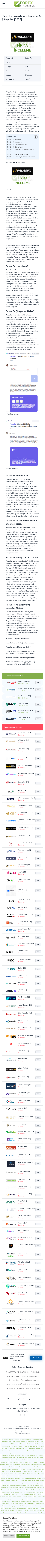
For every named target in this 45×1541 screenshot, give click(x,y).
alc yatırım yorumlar (27, 1471)
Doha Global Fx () (25, 812)
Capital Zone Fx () (25, 914)
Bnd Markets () (24, 1139)
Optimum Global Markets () (26, 820)
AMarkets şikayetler (26, 1501)
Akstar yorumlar (23, 1462)
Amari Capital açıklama (27, 1494)
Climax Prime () (24, 1187)
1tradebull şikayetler (25, 1439)
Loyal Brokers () (25, 805)
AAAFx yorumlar (5, 1446)
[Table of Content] (36, 136)
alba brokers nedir (30, 1467)
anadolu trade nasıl (22, 1508)
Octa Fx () (22, 757)
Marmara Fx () (24, 1155)
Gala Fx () (22, 1293)
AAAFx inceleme (13, 1444)
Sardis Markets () (25, 1216)
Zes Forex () (23, 1077)
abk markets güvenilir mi (17, 1446)
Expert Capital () (25, 843)
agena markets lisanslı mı (8, 1457)
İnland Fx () (23, 1068)
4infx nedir (31, 1441)
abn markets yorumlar (38, 1451)
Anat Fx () (22, 1201)
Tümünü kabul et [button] (23, 1536)
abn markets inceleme (34, 1448)
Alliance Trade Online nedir (29, 1478)
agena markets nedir (33, 1457)
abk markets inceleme (31, 1446)
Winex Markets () (25, 710)
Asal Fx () (22, 1269)
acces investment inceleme (25, 1453)
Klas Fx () (22, 907)
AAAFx (37, 1441)
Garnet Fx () (23, 749)
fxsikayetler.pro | (22, 1429)
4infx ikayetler (16, 1441)
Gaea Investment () (26, 1131)
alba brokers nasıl (19, 1467)
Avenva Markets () (25, 1312)
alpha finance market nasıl (28, 1483)
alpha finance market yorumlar (18, 1485)
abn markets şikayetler (26, 1451)
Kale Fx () (22, 890)
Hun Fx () (22, 1147)
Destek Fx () (23, 1051)
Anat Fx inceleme (28, 1510)
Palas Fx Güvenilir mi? (16, 147)
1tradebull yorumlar (37, 1439)
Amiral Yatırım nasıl (29, 1503)
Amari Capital (16, 1494)
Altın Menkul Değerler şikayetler (34, 1490)
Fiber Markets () (25, 850)
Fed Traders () (24, 997)
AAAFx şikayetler (39, 1444)
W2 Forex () (23, 936)
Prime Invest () (24, 1262)
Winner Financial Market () (26, 1302)
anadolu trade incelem (10, 1508)
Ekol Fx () (22, 990)
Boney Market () (25, 1194)
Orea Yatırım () (24, 1327)
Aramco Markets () (26, 1285)
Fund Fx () (22, 857)
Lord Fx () (22, 1108)
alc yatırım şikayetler (15, 1471)
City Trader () (24, 1100)
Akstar (12, 1460)
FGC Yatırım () (24, 900)
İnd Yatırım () (23, 1230)
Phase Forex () (24, 681)
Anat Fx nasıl (4, 1513)
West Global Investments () (26, 773)
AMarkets (30, 1499)
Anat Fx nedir (12, 1513)
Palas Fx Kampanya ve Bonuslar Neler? (22, 157)
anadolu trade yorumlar (16, 1510)
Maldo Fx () (23, 1020)
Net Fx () (22, 1124)
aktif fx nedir (16, 1464)
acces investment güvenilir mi (8, 1453)
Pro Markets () (24, 865)
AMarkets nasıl (6, 1501)
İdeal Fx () (22, 982)
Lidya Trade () (24, 836)
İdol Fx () (22, 872)
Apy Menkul (41, 1513)
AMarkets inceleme (39, 1499)
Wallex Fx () (23, 740)
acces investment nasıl (39, 1453)
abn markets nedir (13, 1451)
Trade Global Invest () (26, 689)
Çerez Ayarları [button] (9, 1536)
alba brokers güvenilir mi (38, 1464)
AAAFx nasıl (22, 1444)
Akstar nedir (4, 1462)
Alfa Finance (37, 1471)
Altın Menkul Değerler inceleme (27, 1487)
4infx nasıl (24, 1441)
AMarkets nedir (16, 1501)
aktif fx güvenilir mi (34, 1462)
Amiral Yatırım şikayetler (10, 1506)
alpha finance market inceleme (12, 1483)
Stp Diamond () (24, 1027)
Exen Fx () (22, 1253)
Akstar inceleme (32, 1460)
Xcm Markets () (24, 1059)
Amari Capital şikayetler (7, 1499)
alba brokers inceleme (8, 1467)
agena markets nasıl (22, 1457)
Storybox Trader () (25, 1035)
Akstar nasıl (41, 1460)
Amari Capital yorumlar (21, 1499)
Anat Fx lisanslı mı (39, 1510)
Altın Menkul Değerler (33, 1485)
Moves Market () (25, 1237)
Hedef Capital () (25, 1005)
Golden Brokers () (25, 828)
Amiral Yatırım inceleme (17, 1503)
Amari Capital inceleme (15, 1497)
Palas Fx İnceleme (15, 140)
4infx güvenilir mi (6, 1441)
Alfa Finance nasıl (31, 1474)
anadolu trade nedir (33, 1508)
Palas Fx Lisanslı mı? (15, 142)
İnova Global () (24, 929)
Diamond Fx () (24, 1320)
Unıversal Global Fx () (26, 1171)
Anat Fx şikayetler (22, 1513)
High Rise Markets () (26, 1163)
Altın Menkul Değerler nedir (17, 1490)
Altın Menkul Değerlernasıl (28, 1492)
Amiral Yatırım (5, 1503)
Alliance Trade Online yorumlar (19, 1480)
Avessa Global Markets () (26, 1245)
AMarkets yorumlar (38, 1501)
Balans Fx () (23, 782)
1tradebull (5, 1439)
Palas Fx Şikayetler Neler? (18, 145)
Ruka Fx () (22, 1223)
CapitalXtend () (24, 733)
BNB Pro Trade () (25, 765)
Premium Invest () (25, 1116)
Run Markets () (24, 696)
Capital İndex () (24, 1085)
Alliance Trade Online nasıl (13, 1478)
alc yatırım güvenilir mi (14, 1469)
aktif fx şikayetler (25, 1464)
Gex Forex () (23, 975)
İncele (38, 682)
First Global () (24, 718)
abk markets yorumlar (22, 1448)
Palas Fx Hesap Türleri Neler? (19, 154)
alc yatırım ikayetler (26, 1469)
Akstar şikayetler (13, 1462)
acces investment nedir (8, 1455)
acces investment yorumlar (22, 1455)
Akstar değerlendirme (21, 1460)
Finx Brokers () (24, 959)
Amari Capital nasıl (28, 1497)
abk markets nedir (10, 1448)
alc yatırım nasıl (37, 1469)
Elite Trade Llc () (25, 1013)
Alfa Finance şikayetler (12, 1476)
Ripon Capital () (24, 1277)
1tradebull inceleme (14, 1439)
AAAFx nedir (30, 1444)
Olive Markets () (25, 922)
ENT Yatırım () (24, 1179)
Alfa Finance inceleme (20, 1474)
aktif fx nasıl (9, 1464)
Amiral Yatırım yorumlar (24, 1506)
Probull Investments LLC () (26, 879)
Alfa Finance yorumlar (25, 1476)
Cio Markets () (24, 1093)
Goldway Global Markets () (26, 1208)
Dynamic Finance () (26, 1335)
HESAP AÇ (36, 1358)
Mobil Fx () (23, 951)
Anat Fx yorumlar (32, 1513)
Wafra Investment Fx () (26, 798)
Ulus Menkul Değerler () (26, 943)
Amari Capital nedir (39, 1497)
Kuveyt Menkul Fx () (26, 1343)
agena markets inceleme (36, 1455)
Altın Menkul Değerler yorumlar (10, 1492)
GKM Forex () (23, 703)
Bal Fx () (22, 791)
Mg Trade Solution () (26, 1043)
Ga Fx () (22, 968)
